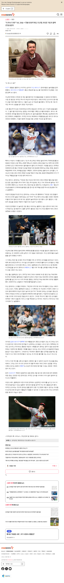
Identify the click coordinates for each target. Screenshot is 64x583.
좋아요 (33, 471)
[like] (48, 34)
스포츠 (7, 19)
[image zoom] (53, 75)
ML (51, 185)
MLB (21, 90)
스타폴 (53, 553)
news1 (26, 553)
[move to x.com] (6, 568)
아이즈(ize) (48, 553)
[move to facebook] (2, 568)
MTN (18, 553)
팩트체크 (43, 551)
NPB (22, 342)
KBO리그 (28, 267)
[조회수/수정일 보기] (12, 28)
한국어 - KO (9, 564)
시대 (35, 553)
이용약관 (35, 551)
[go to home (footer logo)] (7, 547)
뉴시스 (22, 553)
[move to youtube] (10, 568)
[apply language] (12, 8)
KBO (21, 366)
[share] (54, 34)
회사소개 (3, 551)
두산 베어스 (35, 87)
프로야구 (12, 373)
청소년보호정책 (17, 551)
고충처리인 (24, 551)
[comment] (51, 34)
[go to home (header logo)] (8, 14)
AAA (43, 553)
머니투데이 (13, 553)
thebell (39, 553)
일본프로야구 (14, 342)
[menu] (61, 14)
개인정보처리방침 (9, 551)
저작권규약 (30, 551)
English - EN (10, 8)
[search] (58, 14)
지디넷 (31, 553)
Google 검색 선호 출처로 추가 (13, 33)
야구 (13, 19)
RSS (39, 551)
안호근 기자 (8, 30)
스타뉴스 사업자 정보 (5, 556)
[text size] (58, 34)
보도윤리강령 (49, 551)
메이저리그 (14, 90)
